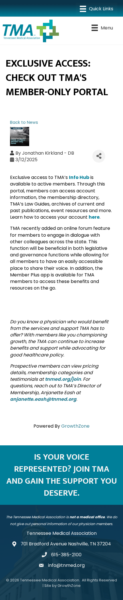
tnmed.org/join (63, 379)
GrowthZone (75, 426)
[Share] (98, 156)
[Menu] (96, 9)
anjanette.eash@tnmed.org (43, 399)
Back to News (24, 122)
